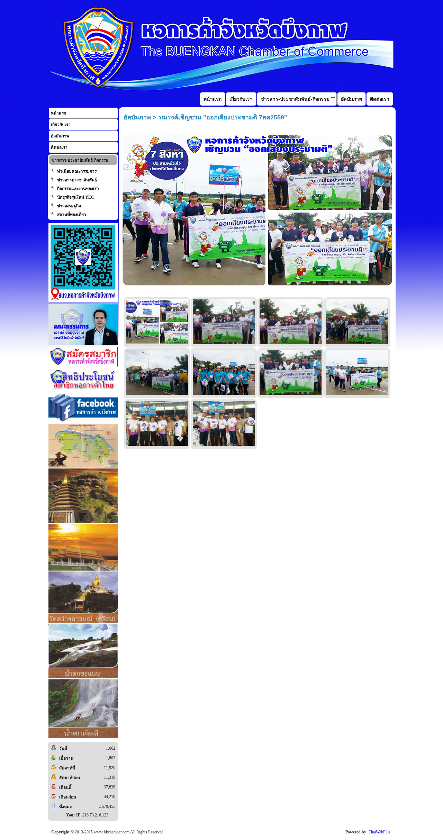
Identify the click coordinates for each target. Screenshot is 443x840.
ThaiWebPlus (379, 832)
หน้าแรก (58, 113)
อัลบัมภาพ (60, 136)
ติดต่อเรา (59, 147)
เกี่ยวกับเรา (61, 124)
